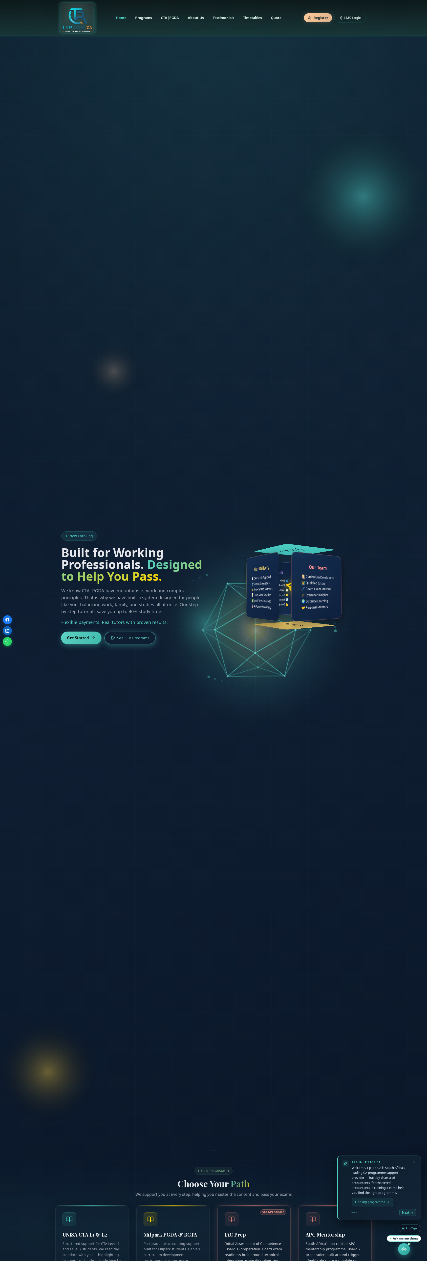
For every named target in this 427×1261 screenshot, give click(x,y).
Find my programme (370, 1202)
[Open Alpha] (404, 1249)
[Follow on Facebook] (7, 619)
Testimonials (223, 17)
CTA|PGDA (170, 17)
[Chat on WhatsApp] (7, 641)
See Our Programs (133, 637)
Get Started (78, 637)
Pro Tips (411, 1228)
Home (121, 17)
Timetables (252, 17)
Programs (143, 17)
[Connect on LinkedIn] (7, 630)
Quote (276, 17)
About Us (196, 17)
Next (405, 1212)
